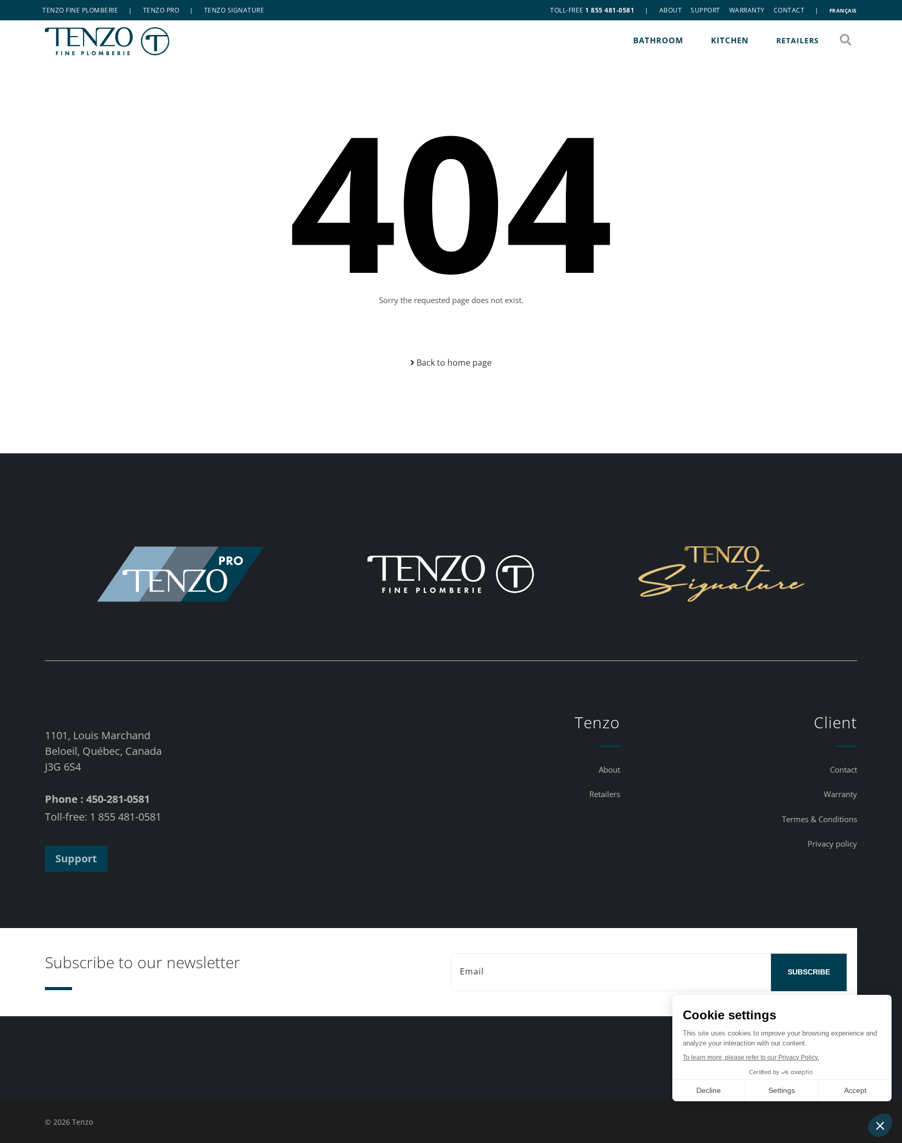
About (670, 10)
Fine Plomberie (80, 10)
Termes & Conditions (819, 819)
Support (705, 10)
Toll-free (592, 10)
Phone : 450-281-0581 (97, 799)
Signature (234, 10)
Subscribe (809, 972)
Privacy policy (832, 843)
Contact (789, 10)
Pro (161, 10)
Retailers (797, 40)
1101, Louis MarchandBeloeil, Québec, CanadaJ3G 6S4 (103, 751)
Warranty (747, 10)
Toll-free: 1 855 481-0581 (103, 817)
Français (843, 10)
